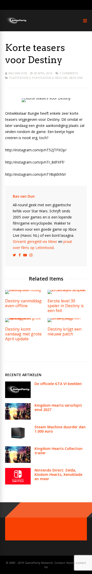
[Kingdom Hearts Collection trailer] (18, 461)
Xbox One (76, 78)
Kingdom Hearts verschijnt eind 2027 (58, 407)
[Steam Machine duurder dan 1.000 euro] (18, 439)
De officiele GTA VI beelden (58, 383)
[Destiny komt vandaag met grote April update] (24, 318)
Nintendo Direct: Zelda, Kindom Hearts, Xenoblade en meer (58, 474)
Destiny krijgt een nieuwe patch (65, 331)
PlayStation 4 (42, 78)
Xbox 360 (61, 78)
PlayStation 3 (20, 78)
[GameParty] (16, 23)
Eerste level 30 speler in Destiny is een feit (66, 305)
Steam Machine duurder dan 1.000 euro (60, 429)
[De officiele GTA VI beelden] (18, 396)
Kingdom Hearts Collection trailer (58, 450)
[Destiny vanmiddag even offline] (24, 289)
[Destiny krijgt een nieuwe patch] (67, 318)
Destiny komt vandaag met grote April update (23, 334)
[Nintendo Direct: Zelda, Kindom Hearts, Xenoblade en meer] (18, 483)
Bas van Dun (17, 73)
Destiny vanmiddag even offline (23, 303)
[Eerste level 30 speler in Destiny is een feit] (67, 289)
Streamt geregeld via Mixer (35, 241)
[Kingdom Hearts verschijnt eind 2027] (18, 418)
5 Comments (69, 73)
